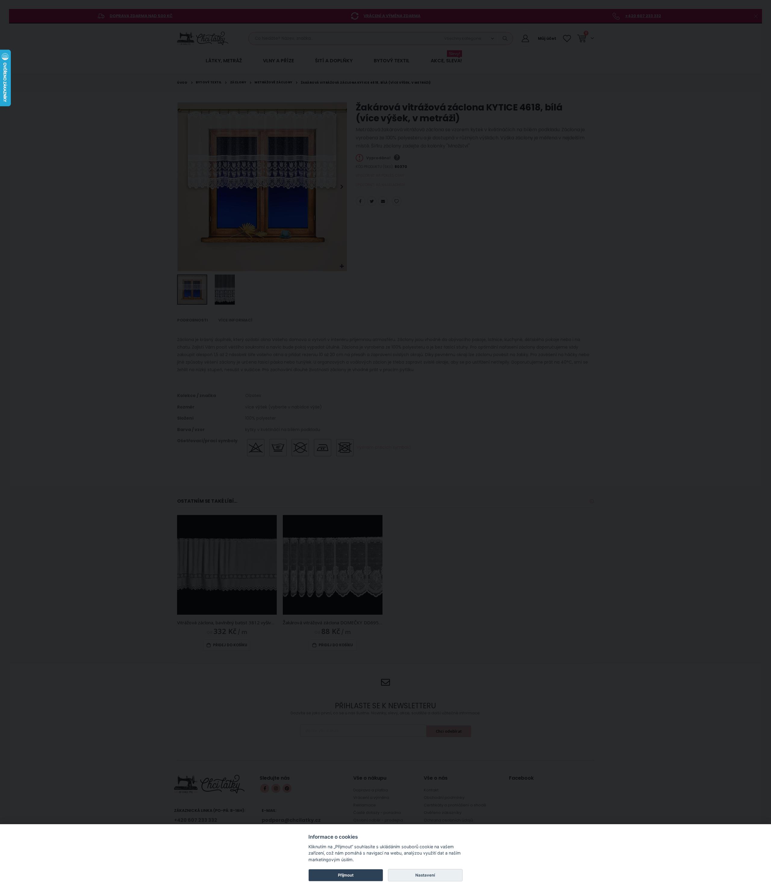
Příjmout (346, 875)
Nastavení (425, 875)
